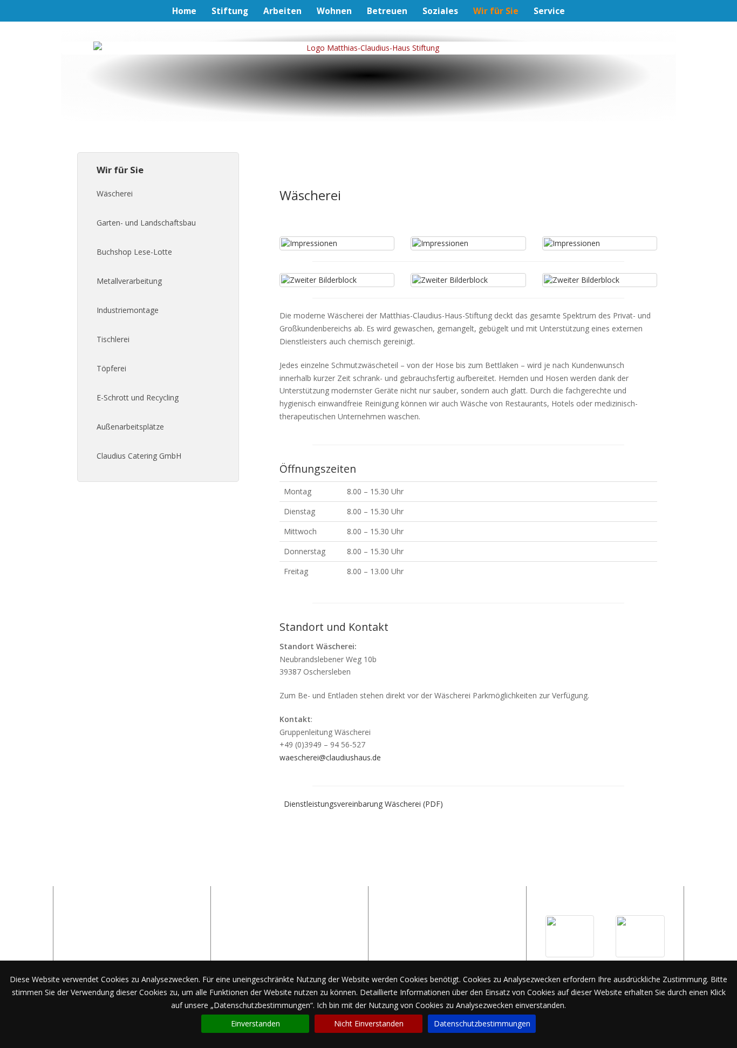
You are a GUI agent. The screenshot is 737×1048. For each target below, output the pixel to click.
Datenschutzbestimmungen (482, 1023)
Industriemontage (128, 310)
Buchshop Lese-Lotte (134, 252)
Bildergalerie (82, 934)
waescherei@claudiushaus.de (330, 757)
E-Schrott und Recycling (138, 397)
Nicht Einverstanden (369, 1023)
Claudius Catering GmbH (139, 456)
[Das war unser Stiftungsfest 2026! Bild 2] (640, 936)
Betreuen (387, 11)
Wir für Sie (495, 11)
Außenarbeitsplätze (130, 426)
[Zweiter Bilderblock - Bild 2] (468, 280)
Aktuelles (76, 921)
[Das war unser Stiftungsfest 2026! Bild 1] (570, 936)
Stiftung (229, 11)
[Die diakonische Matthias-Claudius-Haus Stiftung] (368, 48)
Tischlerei (113, 339)
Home (184, 11)
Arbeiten (282, 11)
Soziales (440, 11)
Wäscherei (115, 193)
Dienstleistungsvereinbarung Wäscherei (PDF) (363, 804)
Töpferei (111, 368)
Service (549, 11)
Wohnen (334, 11)
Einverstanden (255, 1023)
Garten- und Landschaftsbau (146, 222)
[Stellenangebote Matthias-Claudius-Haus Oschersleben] (289, 931)
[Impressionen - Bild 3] (599, 243)
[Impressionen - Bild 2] (468, 243)
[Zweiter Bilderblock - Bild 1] (336, 280)
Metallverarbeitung (129, 281)
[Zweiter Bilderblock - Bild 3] (599, 280)
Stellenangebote (88, 947)
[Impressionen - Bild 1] (336, 243)
